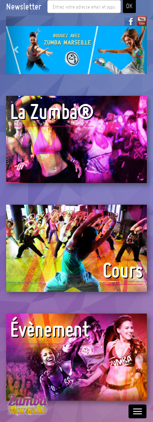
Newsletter (23, 6)
